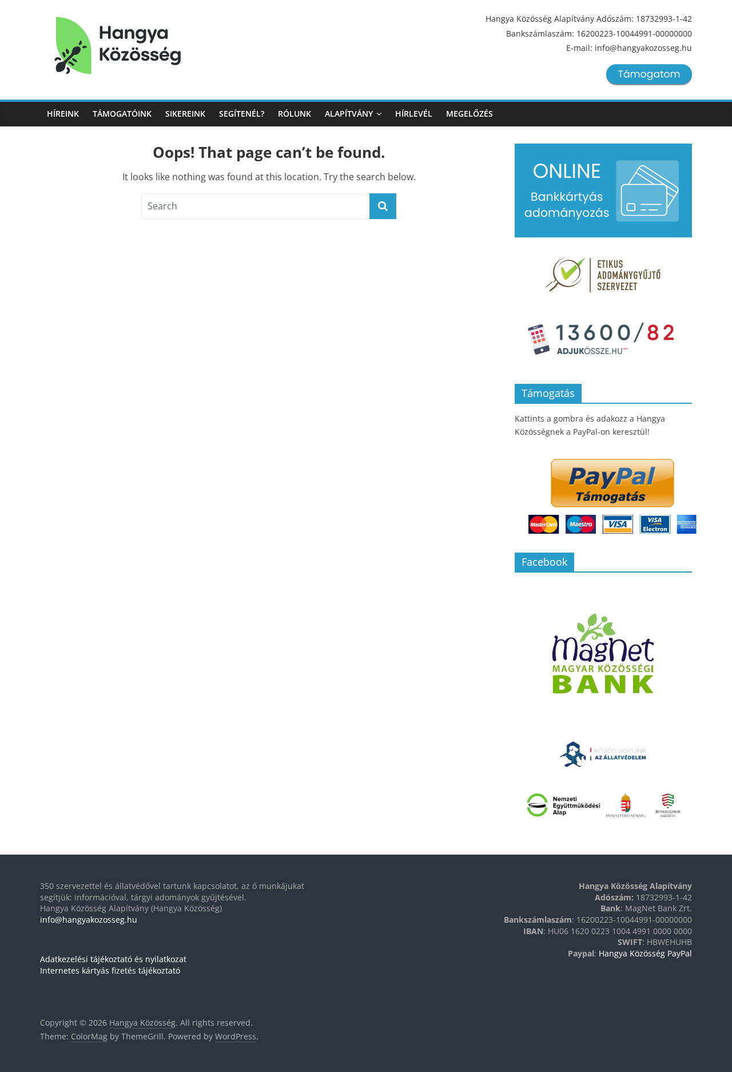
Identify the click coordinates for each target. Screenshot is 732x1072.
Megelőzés (469, 113)
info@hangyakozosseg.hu (88, 919)
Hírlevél (413, 113)
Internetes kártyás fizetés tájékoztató (110, 970)
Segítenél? (241, 113)
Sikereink (185, 113)
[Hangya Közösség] (117, 45)
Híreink (63, 113)
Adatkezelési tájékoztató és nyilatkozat (113, 959)
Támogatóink (122, 113)
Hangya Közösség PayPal (645, 953)
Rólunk (294, 113)
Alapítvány (349, 113)
